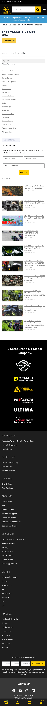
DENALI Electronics (9, 577)
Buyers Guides (7, 78)
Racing (4, 103)
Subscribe (23, 172)
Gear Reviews (6, 89)
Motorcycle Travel (8, 96)
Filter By (7, 41)
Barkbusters (7, 593)
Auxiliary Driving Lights (11, 619)
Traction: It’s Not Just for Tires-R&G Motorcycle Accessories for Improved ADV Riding (34, 294)
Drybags (5, 623)
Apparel (5, 647)
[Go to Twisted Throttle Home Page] (6, 9)
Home (5, 25)
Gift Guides (6, 92)
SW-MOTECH (7, 585)
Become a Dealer (8, 470)
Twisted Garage (7, 121)
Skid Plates (6, 635)
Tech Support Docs (9, 564)
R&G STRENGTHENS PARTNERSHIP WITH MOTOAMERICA (31, 233)
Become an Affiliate (9, 526)
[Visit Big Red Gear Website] (23, 420)
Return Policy (7, 555)
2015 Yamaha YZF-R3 (25, 25)
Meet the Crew (8, 509)
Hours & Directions (9, 445)
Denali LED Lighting (9, 82)
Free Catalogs (7, 488)
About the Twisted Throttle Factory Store (18, 441)
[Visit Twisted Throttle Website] (23, 400)
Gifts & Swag (7, 484)
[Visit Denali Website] (23, 379)
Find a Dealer (7, 466)
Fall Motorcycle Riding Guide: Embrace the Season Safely (34, 187)
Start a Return (7, 560)
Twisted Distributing (10, 462)
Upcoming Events (9, 518)
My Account (18, 702)
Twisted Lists (6, 124)
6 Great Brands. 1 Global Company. (24, 351)
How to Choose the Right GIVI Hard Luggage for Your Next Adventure (34, 278)
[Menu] (44, 9)
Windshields (7, 643)
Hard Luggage (7, 627)
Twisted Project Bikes (9, 128)
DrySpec (5, 581)
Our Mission (7, 501)
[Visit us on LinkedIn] (33, 691)
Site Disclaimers (8, 543)
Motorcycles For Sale (9, 99)
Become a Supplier (9, 513)
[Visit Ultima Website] (23, 410)
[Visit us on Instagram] (26, 691)
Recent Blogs (6, 107)
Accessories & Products (10, 71)
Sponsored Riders (8, 114)
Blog (3, 505)
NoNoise (5, 597)
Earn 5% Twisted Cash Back (13, 539)
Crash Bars (6, 631)
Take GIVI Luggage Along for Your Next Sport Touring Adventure (34, 248)
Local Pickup (7, 449)
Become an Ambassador (11, 522)
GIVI (3, 606)
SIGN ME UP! (38, 664)
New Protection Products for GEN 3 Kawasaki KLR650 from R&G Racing (34, 203)
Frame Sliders (7, 639)
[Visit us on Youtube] (20, 691)
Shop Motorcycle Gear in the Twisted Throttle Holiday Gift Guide (34, 218)
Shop (29, 702)
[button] (21, 2)
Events (4, 85)
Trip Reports (6, 117)
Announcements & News (10, 74)
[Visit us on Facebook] (13, 691)
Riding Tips (5, 110)
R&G (3, 589)
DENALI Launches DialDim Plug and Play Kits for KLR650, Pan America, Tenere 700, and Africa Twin (34, 264)
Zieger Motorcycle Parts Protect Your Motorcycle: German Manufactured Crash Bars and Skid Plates (34, 324)
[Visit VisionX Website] (23, 366)
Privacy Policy (7, 551)
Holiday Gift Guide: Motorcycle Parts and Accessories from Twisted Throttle (34, 308)
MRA (4, 601)
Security (5, 547)
